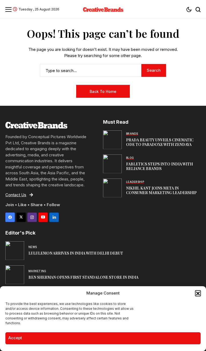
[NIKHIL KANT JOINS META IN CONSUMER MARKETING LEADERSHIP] (112, 188)
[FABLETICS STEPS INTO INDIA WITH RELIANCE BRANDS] (112, 163)
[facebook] (10, 217)
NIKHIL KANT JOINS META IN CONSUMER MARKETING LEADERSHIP (161, 190)
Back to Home (103, 91)
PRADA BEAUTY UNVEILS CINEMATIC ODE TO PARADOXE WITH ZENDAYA (159, 142)
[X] (21, 217)
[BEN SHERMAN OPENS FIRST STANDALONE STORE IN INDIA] (14, 274)
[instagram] (32, 217)
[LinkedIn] (54, 217)
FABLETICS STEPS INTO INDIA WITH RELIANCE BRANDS (159, 166)
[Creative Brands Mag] (103, 9)
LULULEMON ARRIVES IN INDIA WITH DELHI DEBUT (75, 253)
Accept (15, 337)
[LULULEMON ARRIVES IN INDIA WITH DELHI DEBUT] (14, 250)
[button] (198, 293)
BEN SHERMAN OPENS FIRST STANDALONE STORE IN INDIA (83, 277)
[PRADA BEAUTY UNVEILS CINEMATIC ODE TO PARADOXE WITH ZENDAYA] (112, 139)
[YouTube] (43, 217)
